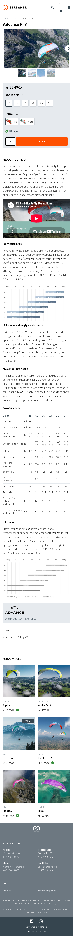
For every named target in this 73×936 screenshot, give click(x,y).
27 (49, 103)
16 (8, 103)
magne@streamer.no (13, 866)
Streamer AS (16, 7)
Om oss (7, 890)
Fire (15, 121)
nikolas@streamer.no (14, 853)
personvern (42, 912)
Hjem (5, 19)
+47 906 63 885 (11, 870)
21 (25, 103)
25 (41, 103)
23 (33, 103)
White (30, 121)
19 (17, 103)
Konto (61, 3)
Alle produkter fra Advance (20, 618)
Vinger (15, 19)
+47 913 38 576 (11, 856)
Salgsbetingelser (47, 890)
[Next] (68, 48)
